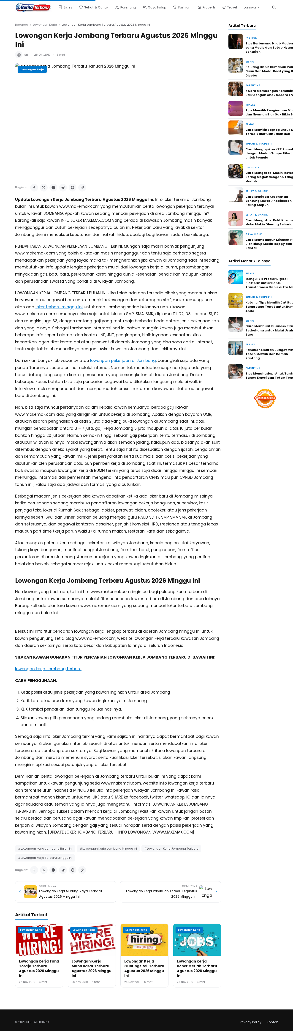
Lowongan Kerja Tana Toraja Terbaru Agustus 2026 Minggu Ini (39, 968)
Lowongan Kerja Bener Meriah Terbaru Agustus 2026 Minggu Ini (197, 968)
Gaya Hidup (253, 234)
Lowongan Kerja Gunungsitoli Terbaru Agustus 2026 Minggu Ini (144, 968)
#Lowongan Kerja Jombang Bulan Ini (45, 849)
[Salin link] (82, 187)
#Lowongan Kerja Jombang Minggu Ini (108, 849)
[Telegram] (63, 187)
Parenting (252, 85)
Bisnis (249, 61)
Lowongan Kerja (45, 24)
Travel (250, 105)
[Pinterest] (72, 187)
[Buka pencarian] (274, 7)
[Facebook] (34, 187)
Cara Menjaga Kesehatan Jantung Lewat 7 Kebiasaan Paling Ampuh (268, 200)
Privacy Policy (250, 1022)
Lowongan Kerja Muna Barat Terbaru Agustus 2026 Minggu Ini (91, 968)
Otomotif (252, 167)
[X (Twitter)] (44, 187)
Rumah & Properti (258, 143)
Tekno (249, 124)
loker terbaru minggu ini (59, 307)
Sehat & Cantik (256, 191)
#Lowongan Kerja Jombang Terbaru (171, 849)
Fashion (251, 38)
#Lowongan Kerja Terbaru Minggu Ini (45, 858)
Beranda (21, 24)
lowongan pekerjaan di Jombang (123, 360)
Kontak (272, 1022)
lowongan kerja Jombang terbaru (48, 669)
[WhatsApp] (53, 187)
